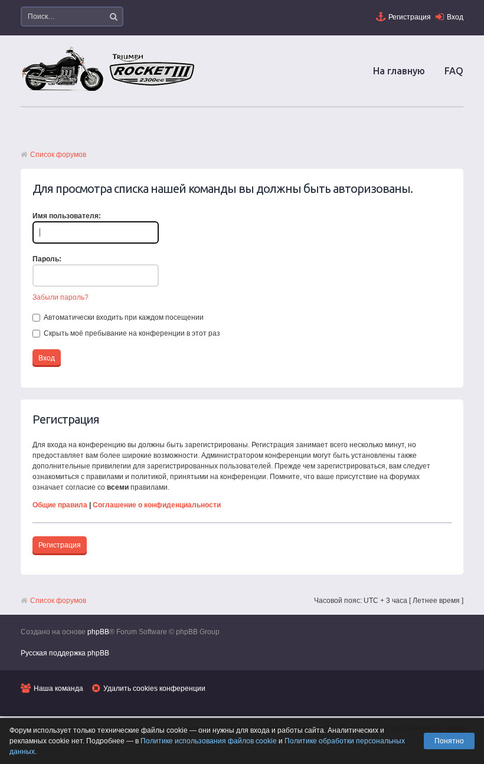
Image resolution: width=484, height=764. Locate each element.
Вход (455, 17)
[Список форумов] (109, 90)
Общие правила (59, 505)
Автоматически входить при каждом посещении (123, 317)
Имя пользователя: (66, 216)
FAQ (453, 70)
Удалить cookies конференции (154, 688)
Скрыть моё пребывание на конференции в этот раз (131, 333)
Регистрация (409, 17)
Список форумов (58, 154)
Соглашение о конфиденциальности (157, 505)
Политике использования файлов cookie (208, 741)
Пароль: (46, 259)
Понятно (449, 741)
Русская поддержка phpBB (65, 653)
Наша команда (58, 688)
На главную (399, 70)
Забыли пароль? (60, 297)
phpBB (98, 632)
